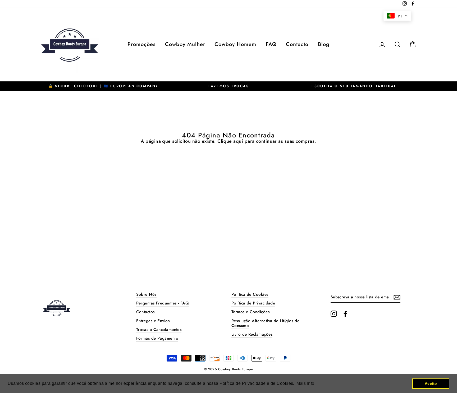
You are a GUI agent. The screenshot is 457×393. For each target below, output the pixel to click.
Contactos (145, 312)
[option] (103, 86)
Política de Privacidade (253, 303)
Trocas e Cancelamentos (159, 329)
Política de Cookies (249, 294)
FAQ (271, 44)
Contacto (297, 44)
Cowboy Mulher (185, 44)
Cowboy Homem (235, 44)
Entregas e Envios (153, 321)
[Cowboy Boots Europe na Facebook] (345, 314)
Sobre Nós (146, 294)
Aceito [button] (431, 383)
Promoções (141, 44)
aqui (238, 141)
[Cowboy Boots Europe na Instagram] (334, 314)
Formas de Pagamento (157, 338)
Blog (324, 44)
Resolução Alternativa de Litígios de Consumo (265, 323)
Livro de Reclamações (251, 334)
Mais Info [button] (305, 383)
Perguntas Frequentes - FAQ (162, 303)
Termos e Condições (250, 312)
